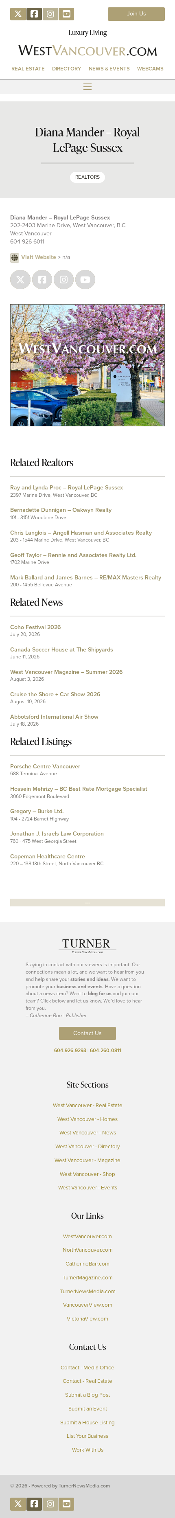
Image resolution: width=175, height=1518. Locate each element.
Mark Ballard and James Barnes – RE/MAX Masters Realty (85, 577)
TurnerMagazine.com (88, 1277)
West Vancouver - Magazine (87, 1160)
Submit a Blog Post (87, 1395)
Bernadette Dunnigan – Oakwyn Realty (61, 510)
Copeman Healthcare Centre (47, 856)
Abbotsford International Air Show (54, 717)
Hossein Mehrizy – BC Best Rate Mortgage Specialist (78, 789)
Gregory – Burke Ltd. (36, 811)
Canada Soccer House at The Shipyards (61, 649)
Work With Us (87, 1450)
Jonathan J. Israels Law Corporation (57, 833)
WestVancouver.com (87, 1236)
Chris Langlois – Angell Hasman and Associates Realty (81, 533)
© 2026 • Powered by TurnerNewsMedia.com (60, 1485)
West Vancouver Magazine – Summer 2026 (66, 672)
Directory (66, 68)
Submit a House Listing (87, 1422)
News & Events (109, 68)
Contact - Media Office (87, 1367)
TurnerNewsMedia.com (88, 1291)
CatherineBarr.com (87, 1264)
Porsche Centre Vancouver (45, 766)
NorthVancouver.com (88, 1250)
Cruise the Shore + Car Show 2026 (55, 694)
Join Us (136, 13)
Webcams (150, 68)
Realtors (87, 177)
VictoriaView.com (87, 1319)
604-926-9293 (70, 1050)
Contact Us (87, 1033)
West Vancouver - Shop (87, 1174)
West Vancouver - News (87, 1132)
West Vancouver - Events (87, 1187)
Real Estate (28, 68)
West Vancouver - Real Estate (87, 1105)
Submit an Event (87, 1409)
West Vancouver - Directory (87, 1146)
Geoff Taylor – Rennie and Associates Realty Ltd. (73, 555)
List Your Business (87, 1436)
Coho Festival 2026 (35, 627)
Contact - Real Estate (87, 1381)
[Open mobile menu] (87, 86)
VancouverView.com (87, 1305)
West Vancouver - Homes (87, 1119)
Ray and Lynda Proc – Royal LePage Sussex (66, 487)
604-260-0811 (105, 1050)
